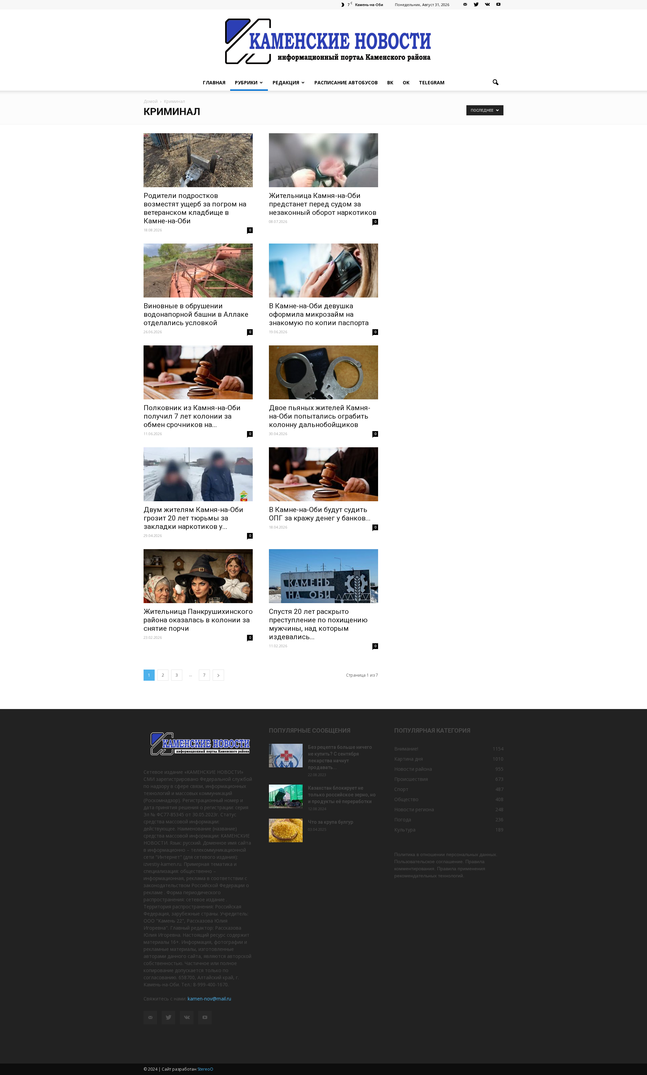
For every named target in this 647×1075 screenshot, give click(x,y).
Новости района (413, 769)
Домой (151, 101)
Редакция (286, 82)
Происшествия (411, 779)
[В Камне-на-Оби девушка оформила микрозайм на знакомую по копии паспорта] (323, 271)
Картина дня (408, 759)
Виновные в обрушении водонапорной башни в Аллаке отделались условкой (196, 314)
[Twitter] (476, 4)
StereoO (205, 1069)
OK (406, 82)
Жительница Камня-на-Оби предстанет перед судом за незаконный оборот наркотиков (322, 204)
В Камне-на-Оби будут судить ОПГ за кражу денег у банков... (320, 514)
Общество (406, 799)
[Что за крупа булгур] (286, 830)
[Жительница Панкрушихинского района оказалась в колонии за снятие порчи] (198, 576)
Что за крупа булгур (330, 822)
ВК (390, 82)
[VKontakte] (487, 4)
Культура (404, 829)
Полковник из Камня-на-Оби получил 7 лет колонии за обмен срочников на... (192, 416)
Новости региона (414, 809)
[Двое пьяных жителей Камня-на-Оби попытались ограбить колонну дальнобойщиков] (323, 372)
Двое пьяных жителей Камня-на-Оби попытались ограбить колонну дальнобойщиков (319, 416)
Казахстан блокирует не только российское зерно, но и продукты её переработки (342, 794)
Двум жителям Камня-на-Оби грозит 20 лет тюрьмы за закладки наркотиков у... (193, 518)
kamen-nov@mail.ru (209, 998)
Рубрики (246, 82)
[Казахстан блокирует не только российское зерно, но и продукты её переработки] (286, 796)
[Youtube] (498, 4)
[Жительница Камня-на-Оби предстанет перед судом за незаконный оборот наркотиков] (323, 160)
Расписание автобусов (346, 82)
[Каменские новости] (323, 42)
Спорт (401, 789)
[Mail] (465, 4)
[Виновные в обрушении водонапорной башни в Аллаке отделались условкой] (198, 271)
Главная (214, 82)
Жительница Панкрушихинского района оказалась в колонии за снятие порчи (198, 619)
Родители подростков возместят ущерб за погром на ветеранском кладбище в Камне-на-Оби (195, 208)
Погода (402, 819)
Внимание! (406, 748)
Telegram (431, 82)
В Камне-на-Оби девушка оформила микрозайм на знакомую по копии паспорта (319, 314)
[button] (495, 83)
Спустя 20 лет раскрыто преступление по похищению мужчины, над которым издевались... (318, 624)
